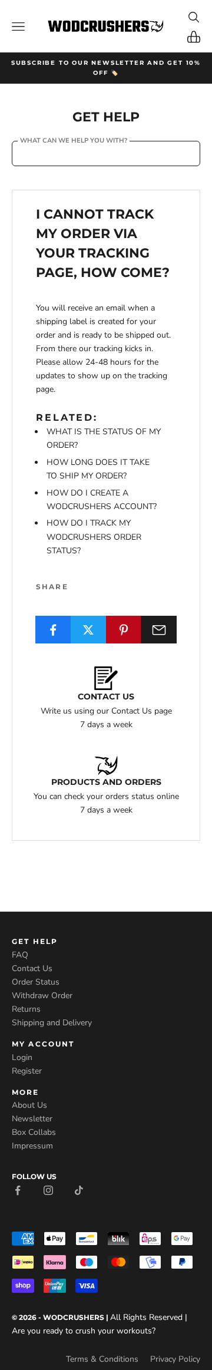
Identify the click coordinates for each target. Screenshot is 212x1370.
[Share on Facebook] (53, 629)
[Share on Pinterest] (124, 629)
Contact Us (32, 968)
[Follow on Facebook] (18, 1189)
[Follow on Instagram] (48, 1189)
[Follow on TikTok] (79, 1189)
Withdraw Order (42, 995)
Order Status (35, 982)
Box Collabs (34, 1132)
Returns (26, 1009)
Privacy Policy (175, 1359)
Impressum (32, 1145)
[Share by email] (158, 629)
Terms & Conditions (102, 1359)
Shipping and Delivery (52, 1022)
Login (22, 1057)
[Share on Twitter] (88, 629)
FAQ (20, 954)
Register (27, 1071)
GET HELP (35, 941)
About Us (29, 1105)
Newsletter (32, 1118)
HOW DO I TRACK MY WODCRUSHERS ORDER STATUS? (94, 536)
